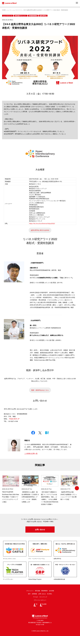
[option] (11, 489)
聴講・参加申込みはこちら (40, 390)
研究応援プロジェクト (20, 15)
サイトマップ (43, 597)
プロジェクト (30, 590)
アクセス (35, 597)
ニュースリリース (7, 15)
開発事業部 (44, 590)
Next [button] (77, 488)
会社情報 (51, 590)
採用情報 (34, 594)
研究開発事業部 (33, 15)
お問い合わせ (40, 529)
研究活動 (37, 590)
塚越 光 (27, 440)
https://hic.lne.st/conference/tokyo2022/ (42, 223)
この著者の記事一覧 (31, 453)
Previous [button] (3, 488)
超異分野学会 (43, 15)
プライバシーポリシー (40, 600)
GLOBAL (49, 594)
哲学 (29, 594)
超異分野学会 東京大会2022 (40, 230)
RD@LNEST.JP (14, 419)
